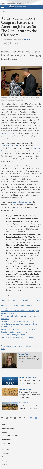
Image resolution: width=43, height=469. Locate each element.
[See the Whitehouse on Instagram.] (7, 417)
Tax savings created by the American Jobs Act (18, 321)
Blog (9, 12)
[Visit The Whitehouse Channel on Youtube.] (20, 417)
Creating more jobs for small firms (14, 332)
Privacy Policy (6, 461)
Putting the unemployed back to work (15, 335)
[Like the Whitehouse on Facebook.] (11, 417)
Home (3, 12)
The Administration (10, 436)
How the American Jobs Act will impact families (19, 337)
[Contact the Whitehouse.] (30, 417)
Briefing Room (8, 428)
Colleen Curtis (25, 39)
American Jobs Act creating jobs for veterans (18, 329)
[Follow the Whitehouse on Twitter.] (2, 417)
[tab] (3, 7)
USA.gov (5, 464)
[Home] (23, 8)
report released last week (22, 202)
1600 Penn (6, 443)
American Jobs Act (8, 133)
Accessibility (6, 453)
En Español (6, 449)
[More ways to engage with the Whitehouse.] (24, 417)
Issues (5, 432)
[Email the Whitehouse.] (36, 417)
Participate (6, 439)
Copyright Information (9, 457)
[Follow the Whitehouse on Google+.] (15, 417)
